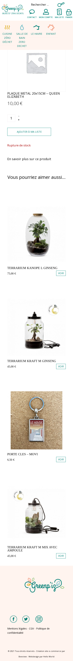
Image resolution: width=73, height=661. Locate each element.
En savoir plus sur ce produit (29, 159)
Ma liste (59, 17)
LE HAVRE (36, 33)
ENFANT (51, 33)
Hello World (48, 656)
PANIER (69, 15)
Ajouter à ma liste (29, 131)
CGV (31, 628)
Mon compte (46, 17)
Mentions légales (17, 628)
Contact (32, 17)
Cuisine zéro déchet (7, 38)
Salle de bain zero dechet (22, 40)
